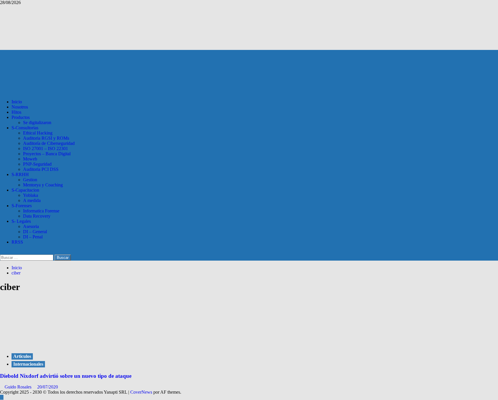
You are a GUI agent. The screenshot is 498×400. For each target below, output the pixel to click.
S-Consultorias (25, 127)
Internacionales (28, 364)
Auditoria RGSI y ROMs (46, 138)
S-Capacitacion (25, 190)
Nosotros (20, 106)
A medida (32, 200)
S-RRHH (20, 174)
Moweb (30, 158)
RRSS (17, 242)
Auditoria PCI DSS (41, 169)
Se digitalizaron (37, 122)
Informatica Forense (41, 210)
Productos (21, 117)
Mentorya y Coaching (43, 184)
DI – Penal (33, 236)
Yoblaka (30, 195)
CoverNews (141, 392)
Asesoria (31, 226)
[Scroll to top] (1, 397)
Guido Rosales (19, 386)
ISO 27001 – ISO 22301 (45, 148)
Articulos (22, 356)
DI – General (35, 231)
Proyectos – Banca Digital (47, 153)
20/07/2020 (47, 386)
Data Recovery (36, 216)
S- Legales (21, 221)
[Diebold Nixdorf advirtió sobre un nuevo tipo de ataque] (43, 344)
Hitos (16, 112)
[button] (1, 251)
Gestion (30, 179)
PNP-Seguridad (37, 164)
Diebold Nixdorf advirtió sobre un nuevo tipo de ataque (65, 376)
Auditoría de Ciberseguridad (49, 143)
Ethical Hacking (37, 132)
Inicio (17, 101)
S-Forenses (22, 205)
